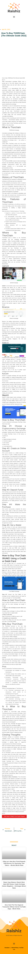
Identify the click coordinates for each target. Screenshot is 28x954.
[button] (14, 17)
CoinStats (23, 484)
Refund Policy (15, 947)
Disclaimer (7, 947)
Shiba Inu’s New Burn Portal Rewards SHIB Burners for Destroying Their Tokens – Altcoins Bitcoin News (14, 863)
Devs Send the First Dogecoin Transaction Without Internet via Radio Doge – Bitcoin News (14, 906)
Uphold (3, 285)
